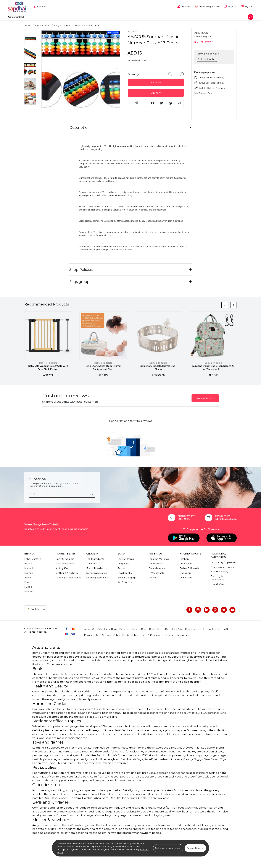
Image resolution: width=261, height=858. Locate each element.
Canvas (153, 577)
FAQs (226, 629)
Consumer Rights (195, 629)
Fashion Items (126, 559)
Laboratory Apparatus (223, 562)
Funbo (28, 587)
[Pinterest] (215, 610)
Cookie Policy (130, 635)
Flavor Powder (94, 568)
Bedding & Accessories (217, 578)
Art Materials (156, 563)
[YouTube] (232, 610)
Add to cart (156, 82)
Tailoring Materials (159, 559)
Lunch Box (186, 563)
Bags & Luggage (127, 577)
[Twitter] (224, 610)
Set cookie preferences (168, 848)
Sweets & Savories (96, 573)
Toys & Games (42, 25)
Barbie (28, 563)
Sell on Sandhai (207, 59)
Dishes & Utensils (189, 568)
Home (27, 25)
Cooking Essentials (97, 577)
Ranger (28, 591)
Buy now (156, 93)
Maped (28, 568)
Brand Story (156, 629)
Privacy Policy (92, 635)
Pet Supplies (125, 582)
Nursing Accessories (222, 567)
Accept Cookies (195, 848)
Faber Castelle (32, 559)
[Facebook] (189, 610)
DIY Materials (156, 573)
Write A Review (205, 398)
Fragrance (123, 563)
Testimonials (184, 635)
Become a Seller (129, 629)
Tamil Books (125, 573)
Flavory (28, 582)
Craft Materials (157, 568)
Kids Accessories (64, 563)
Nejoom (133, 31)
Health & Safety (219, 571)
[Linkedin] (207, 610)
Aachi (27, 577)
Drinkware (186, 577)
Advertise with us (107, 629)
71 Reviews (207, 41)
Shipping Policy (111, 635)
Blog (144, 629)
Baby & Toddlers (62, 25)
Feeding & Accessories (68, 577)
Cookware (186, 573)
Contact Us (214, 629)
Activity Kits (61, 568)
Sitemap (169, 635)
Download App (174, 629)
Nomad (28, 573)
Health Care (218, 584)
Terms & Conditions (151, 635)
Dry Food (91, 563)
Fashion (122, 568)
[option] (81, 69)
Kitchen (184, 559)
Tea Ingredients (95, 559)
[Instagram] (198, 610)
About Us (89, 629)
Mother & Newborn (66, 573)
